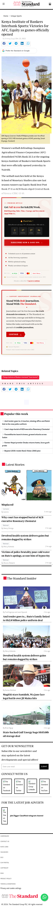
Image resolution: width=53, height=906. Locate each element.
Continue (15, 334)
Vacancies (4, 852)
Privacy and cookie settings (10, 888)
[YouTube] (45, 786)
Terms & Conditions (8, 884)
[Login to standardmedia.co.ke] (49, 4)
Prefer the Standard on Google (18, 51)
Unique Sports (16, 16)
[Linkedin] (33, 786)
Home (5, 16)
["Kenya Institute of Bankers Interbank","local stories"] (20, 377)
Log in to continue (34, 281)
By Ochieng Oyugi (9, 39)
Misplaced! (7, 504)
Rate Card (4, 847)
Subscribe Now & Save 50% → (27, 242)
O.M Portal (4, 863)
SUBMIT (44, 767)
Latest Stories (15, 464)
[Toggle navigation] (3, 4)
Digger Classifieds (20, 816)
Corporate (4, 836)
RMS (2, 873)
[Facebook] (7, 786)
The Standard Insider (21, 578)
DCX (1, 857)
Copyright (4, 868)
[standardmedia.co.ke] (26, 4)
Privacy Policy (5, 879)
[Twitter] (20, 786)
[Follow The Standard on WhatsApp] (44, 897)
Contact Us (4, 841)
